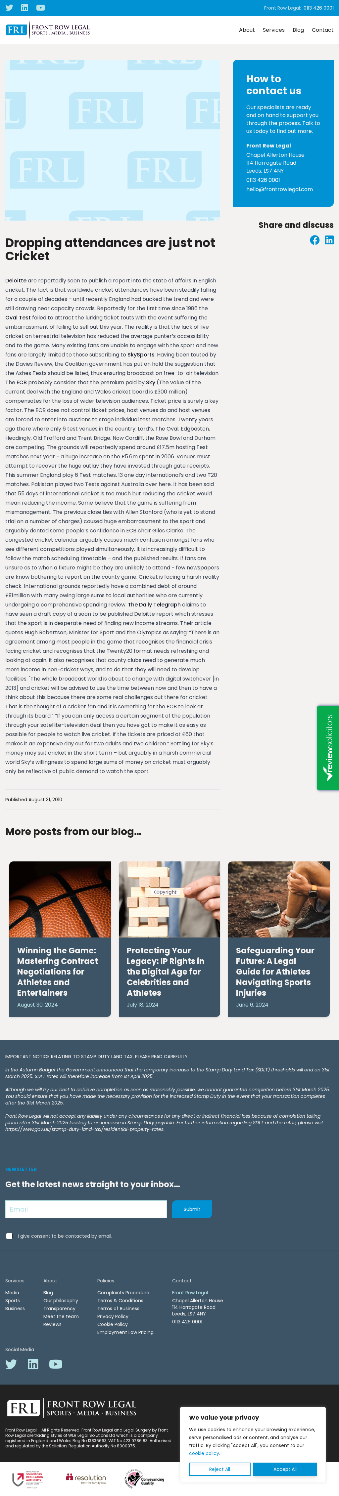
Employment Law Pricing (125, 1332)
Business (15, 1308)
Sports (12, 1300)
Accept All (285, 1469)
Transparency (59, 1308)
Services (274, 30)
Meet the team (61, 1316)
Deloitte (15, 280)
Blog (298, 30)
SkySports (141, 354)
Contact (323, 30)
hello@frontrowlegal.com (279, 189)
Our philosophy (60, 1300)
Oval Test (18, 317)
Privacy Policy (112, 1316)
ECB (22, 382)
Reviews (52, 1324)
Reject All (219, 1469)
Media (12, 1292)
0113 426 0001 (319, 8)
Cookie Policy (112, 1324)
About (247, 30)
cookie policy (204, 1453)
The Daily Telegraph (154, 604)
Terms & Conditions (120, 1300)
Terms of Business (118, 1308)
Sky (150, 382)
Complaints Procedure (123, 1292)
